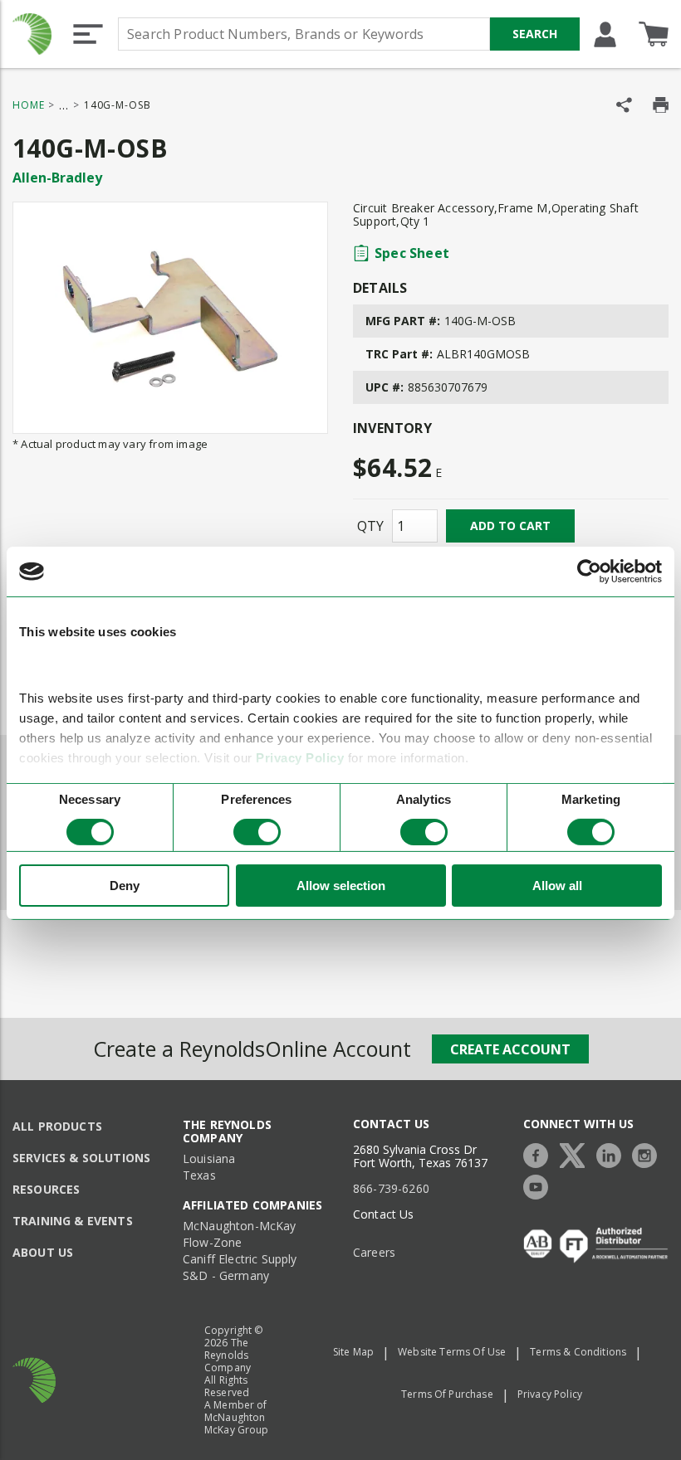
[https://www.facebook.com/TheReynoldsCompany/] (539, 1153)
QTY (370, 526)
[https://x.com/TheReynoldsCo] (576, 1153)
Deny (125, 885)
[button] (88, 34)
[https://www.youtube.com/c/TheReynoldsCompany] (539, 1185)
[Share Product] (624, 105)
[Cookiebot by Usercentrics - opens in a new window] (589, 571)
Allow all (557, 885)
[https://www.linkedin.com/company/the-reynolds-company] (613, 1153)
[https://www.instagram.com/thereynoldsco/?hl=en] (648, 1153)
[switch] (257, 832)
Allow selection (340, 885)
